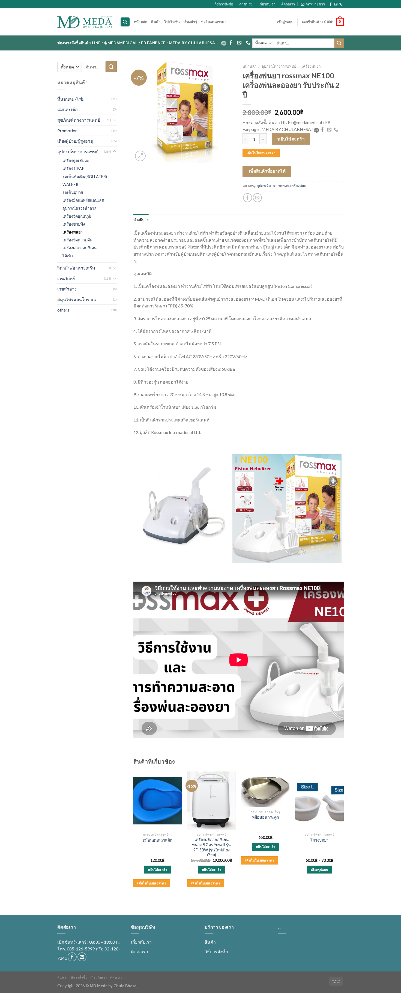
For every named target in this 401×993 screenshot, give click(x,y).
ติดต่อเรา (288, 4)
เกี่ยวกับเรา (267, 4)
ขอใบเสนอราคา (213, 22)
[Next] (343, 833)
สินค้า (155, 22)
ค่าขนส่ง (245, 4)
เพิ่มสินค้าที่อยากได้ (267, 171)
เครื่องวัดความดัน (77, 240)
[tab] (141, 219)
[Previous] (134, 833)
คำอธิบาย (141, 219)
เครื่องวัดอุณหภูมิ (76, 216)
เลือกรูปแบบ (319, 869)
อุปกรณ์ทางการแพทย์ (77, 151)
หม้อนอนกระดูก (265, 817)
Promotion (67, 130)
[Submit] (339, 43)
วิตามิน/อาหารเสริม (76, 267)
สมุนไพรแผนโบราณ (76, 299)
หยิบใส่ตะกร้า (291, 138)
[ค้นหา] (125, 21)
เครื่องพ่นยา (72, 232)
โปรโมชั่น (172, 22)
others (63, 309)
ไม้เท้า (67, 255)
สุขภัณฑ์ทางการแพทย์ (78, 119)
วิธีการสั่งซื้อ (224, 4)
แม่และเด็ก (67, 109)
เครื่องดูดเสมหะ (75, 160)
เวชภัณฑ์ (66, 278)
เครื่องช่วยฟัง (73, 224)
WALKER (70, 184)
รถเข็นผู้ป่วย (72, 192)
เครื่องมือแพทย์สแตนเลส (83, 200)
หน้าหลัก (141, 22)
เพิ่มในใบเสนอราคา (261, 153)
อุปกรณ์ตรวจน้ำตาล (79, 208)
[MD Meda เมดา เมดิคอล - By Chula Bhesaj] (84, 22)
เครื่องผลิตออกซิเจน (79, 248)
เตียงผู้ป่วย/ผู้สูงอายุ (75, 140)
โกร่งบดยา (319, 840)
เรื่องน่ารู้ (190, 22)
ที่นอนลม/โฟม (71, 98)
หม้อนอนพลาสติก (157, 840)
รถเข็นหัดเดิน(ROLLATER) (84, 176)
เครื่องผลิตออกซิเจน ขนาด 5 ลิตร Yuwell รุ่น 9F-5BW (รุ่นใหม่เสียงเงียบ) (211, 847)
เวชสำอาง (67, 288)
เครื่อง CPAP (73, 168)
